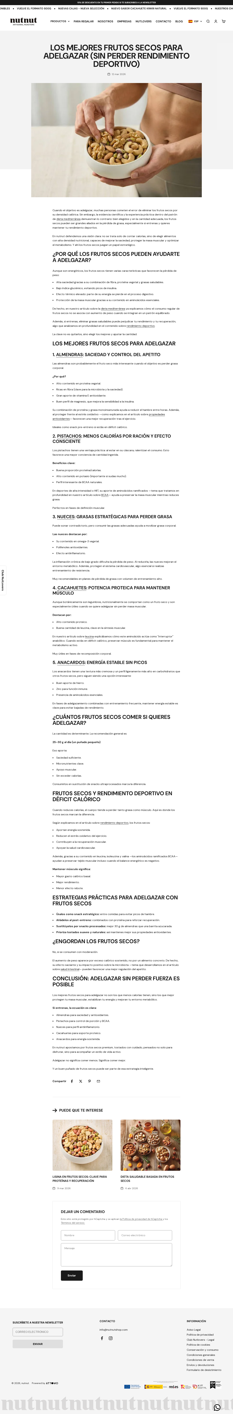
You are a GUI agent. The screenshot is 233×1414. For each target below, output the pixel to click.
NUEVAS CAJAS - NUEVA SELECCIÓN (42, 9)
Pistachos (69, 436)
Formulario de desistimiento (204, 1370)
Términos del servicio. (73, 1222)
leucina (89, 636)
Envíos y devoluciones (200, 1365)
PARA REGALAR (84, 21)
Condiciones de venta (200, 1360)
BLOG (179, 21)
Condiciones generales (201, 1355)
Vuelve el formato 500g (151, 9)
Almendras (69, 354)
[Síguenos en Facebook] (102, 1338)
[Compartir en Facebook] (71, 1081)
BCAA (104, 495)
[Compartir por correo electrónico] (98, 1081)
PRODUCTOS (58, 21)
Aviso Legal (194, 1329)
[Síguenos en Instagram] (110, 1338)
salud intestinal (70, 969)
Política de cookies (198, 1344)
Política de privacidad (200, 1334)
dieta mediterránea (68, 219)
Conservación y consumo (203, 1350)
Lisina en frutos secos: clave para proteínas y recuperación (80, 1179)
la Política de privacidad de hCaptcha (141, 1219)
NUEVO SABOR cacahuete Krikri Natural (99, 9)
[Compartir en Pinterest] (89, 1081)
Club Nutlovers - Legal (200, 1340)
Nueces (65, 517)
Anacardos (71, 662)
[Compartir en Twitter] (80, 1081)
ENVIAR (38, 1344)
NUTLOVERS (144, 21)
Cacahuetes (71, 588)
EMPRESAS (124, 21)
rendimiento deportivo (141, 326)
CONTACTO (163, 21)
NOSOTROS (105, 21)
